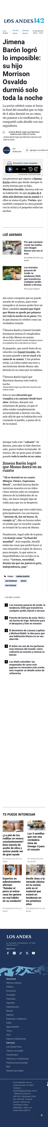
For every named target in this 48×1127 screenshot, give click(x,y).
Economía (11, 991)
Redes (23, 581)
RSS (8, 1066)
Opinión (10, 1015)
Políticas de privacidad (17, 1062)
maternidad (11, 581)
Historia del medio (14, 1070)
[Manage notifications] (42, 1115)
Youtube (33, 953)
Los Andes (5, 32)
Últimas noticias (13, 983)
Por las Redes (16, 31)
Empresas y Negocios (16, 1019)
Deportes (10, 1003)
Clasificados (12, 1055)
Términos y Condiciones (17, 1058)
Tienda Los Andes (14, 1051)
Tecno (9, 1031)
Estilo (8, 1023)
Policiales (10, 999)
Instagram (10, 585)
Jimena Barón (22, 576)
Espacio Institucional (16, 1039)
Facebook (7, 953)
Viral (8, 1035)
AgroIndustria (12, 1027)
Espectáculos (12, 1007)
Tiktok (20, 953)
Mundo (9, 1011)
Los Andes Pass (13, 1047)
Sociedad (10, 995)
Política (9, 987)
